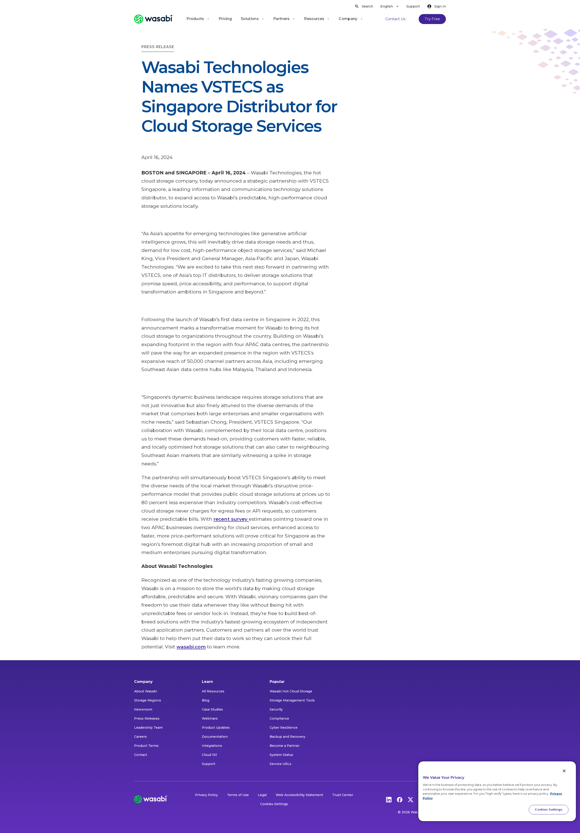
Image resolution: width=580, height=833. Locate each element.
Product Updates (216, 728)
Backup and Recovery (287, 737)
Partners (281, 19)
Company (348, 19)
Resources (314, 19)
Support (413, 6)
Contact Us (395, 19)
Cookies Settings (274, 804)
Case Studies (212, 709)
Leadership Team (148, 728)
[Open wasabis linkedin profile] (389, 799)
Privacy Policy (206, 795)
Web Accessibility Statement (299, 795)
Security (276, 709)
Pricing (225, 19)
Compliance (279, 718)
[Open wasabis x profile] (410, 799)
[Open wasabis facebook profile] (399, 799)
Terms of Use (238, 795)
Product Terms (146, 746)
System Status (281, 755)
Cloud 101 (209, 755)
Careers (140, 737)
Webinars (210, 718)
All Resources (213, 691)
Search (367, 6)
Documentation (215, 737)
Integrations (212, 746)
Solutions (250, 19)
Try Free (432, 19)
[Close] (564, 771)
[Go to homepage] (153, 19)
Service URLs (280, 764)
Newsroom (143, 709)
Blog (205, 700)
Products (195, 19)
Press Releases (147, 718)
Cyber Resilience (283, 728)
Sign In (440, 6)
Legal (262, 795)
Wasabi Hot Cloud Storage (291, 691)
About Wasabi (145, 691)
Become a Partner (285, 746)
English (386, 6)
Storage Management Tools (292, 700)
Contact (140, 755)
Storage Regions (147, 700)
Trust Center (342, 795)
